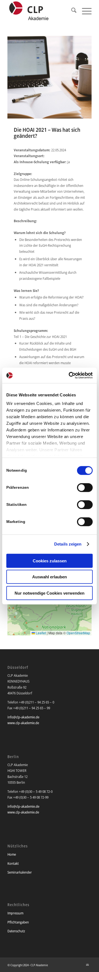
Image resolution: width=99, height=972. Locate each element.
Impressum (15, 913)
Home (11, 854)
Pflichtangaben (18, 922)
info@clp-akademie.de (23, 717)
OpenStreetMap (78, 632)
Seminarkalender (19, 872)
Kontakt (13, 863)
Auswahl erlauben (49, 576)
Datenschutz (16, 930)
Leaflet (40, 632)
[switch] (85, 487)
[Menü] (84, 11)
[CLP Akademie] (41, 11)
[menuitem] (71, 11)
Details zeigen (67, 544)
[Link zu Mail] (87, 965)
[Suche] (71, 11)
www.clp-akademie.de (23, 722)
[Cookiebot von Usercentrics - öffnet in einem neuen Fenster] (70, 375)
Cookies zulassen (50, 560)
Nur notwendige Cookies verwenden (49, 592)
